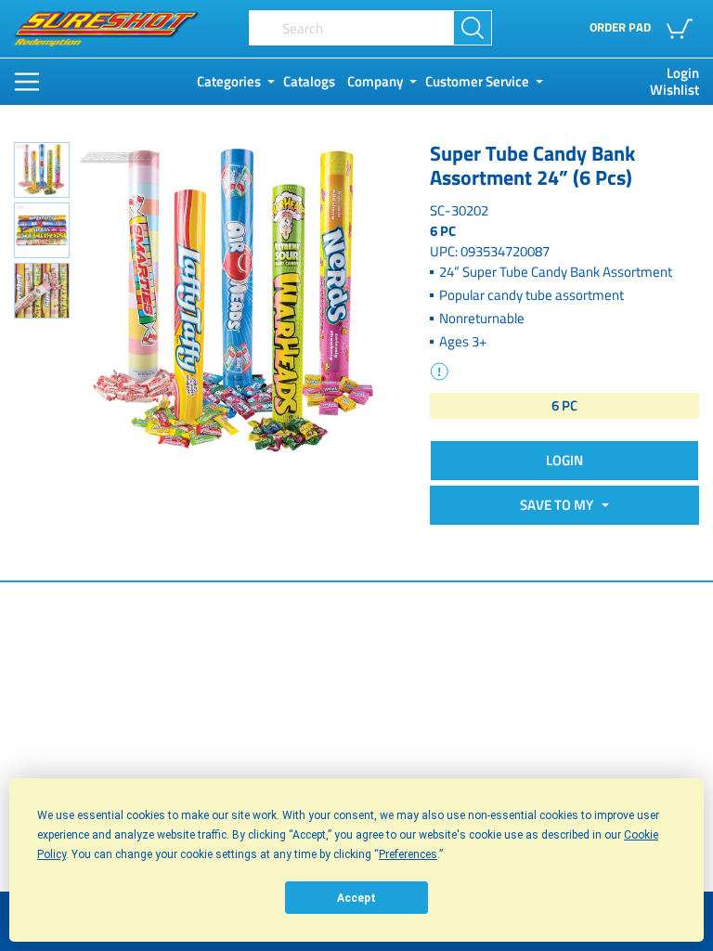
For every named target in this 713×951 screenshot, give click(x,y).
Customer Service (477, 81)
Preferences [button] (408, 854)
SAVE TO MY (559, 504)
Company (375, 81)
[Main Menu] (26, 81)
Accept (356, 898)
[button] (683, 29)
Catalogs (309, 81)
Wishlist (674, 90)
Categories (229, 81)
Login (683, 73)
